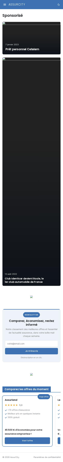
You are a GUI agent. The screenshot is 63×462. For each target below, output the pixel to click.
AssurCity (17, 5)
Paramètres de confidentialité (47, 457)
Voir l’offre (27, 440)
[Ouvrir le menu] (5, 4)
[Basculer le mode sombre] (58, 4)
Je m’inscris (31, 351)
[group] (31, 421)
